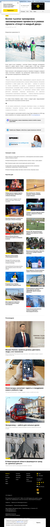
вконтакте (37, 482)
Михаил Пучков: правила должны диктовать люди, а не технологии (22, 349)
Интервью (7, 477)
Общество (18, 477)
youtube (39, 482)
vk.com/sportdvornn (35, 114)
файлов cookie (20, 521)
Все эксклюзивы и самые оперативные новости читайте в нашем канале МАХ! (25, 121)
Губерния (28, 475)
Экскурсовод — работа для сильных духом (22, 424)
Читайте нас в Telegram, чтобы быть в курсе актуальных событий (25, 130)
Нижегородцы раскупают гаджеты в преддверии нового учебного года (24, 388)
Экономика (18, 475)
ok (43, 482)
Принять (38, 522)
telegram (41, 482)
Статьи (6, 475)
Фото (6, 479)
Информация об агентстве (10, 513)
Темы (6, 481)
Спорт (7, 15)
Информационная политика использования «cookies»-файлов (17, 518)
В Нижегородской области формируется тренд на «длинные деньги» (23, 461)
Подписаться (10, 10)
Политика (18, 473)
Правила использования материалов (12, 515)
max (39, 484)
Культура (28, 473)
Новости (7, 473)
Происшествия (29, 477)
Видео (6, 483)
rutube (37, 484)
